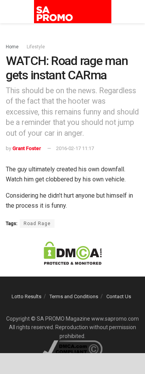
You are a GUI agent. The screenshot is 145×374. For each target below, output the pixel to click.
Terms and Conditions (73, 296)
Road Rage (37, 223)
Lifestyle (36, 47)
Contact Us (118, 296)
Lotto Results (26, 296)
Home (12, 47)
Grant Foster (26, 148)
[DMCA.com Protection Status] (73, 253)
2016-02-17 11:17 (75, 148)
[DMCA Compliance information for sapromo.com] (72, 348)
